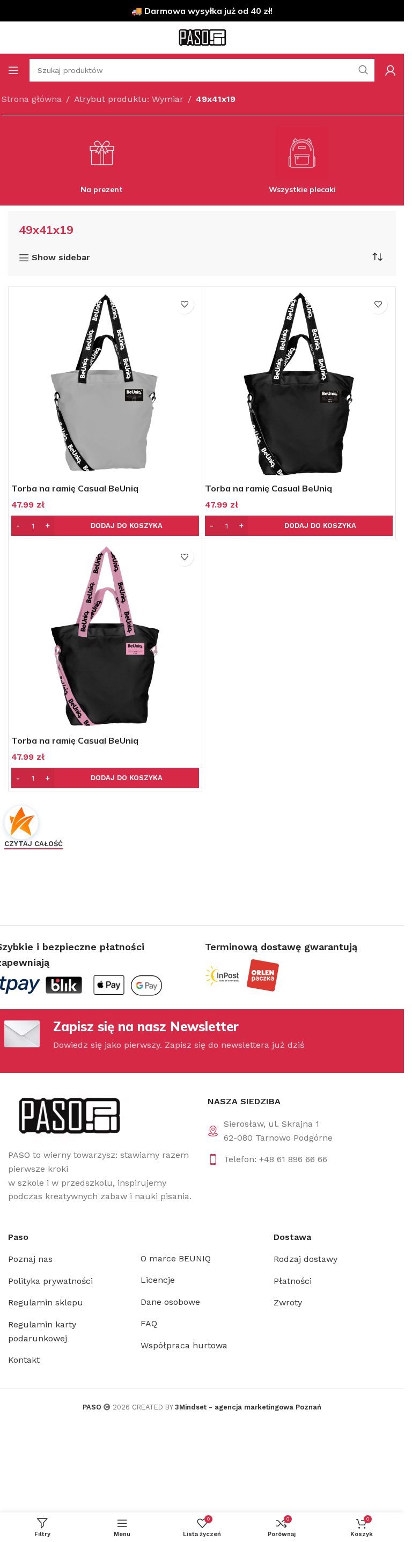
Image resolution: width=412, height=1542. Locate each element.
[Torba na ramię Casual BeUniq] (105, 384)
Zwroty (288, 1302)
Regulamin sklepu (45, 1302)
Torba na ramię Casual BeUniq (74, 488)
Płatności (293, 1281)
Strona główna (32, 99)
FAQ (149, 1323)
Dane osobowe (170, 1302)
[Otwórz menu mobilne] (13, 70)
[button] (105, 526)
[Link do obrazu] (68, 1115)
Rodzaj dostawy (305, 1259)
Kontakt (24, 1360)
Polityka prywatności (50, 1281)
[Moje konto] (390, 70)
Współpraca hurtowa (184, 1345)
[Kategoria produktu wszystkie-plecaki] (302, 164)
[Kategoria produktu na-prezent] (102, 164)
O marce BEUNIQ (176, 1258)
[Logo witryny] (202, 37)
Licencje (158, 1280)
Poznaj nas (30, 1259)
